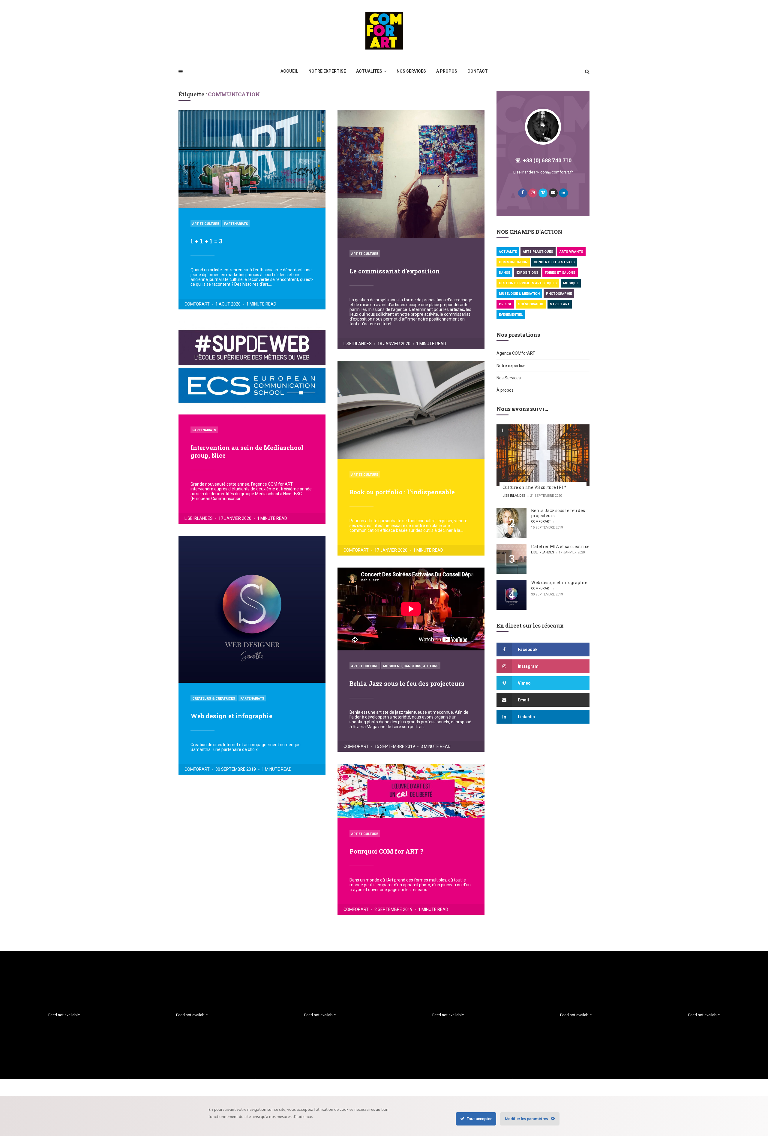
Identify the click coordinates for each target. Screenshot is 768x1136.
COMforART (197, 304)
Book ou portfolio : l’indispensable (402, 492)
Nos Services (411, 71)
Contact (477, 71)
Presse (505, 304)
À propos (446, 71)
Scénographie (531, 304)
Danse (504, 273)
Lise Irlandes (358, 343)
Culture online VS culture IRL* (534, 487)
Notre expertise (327, 71)
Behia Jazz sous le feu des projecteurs (407, 683)
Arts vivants (571, 252)
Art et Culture (205, 224)
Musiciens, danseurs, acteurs (411, 666)
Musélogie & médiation (519, 294)
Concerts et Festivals (554, 262)
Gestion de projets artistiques (528, 283)
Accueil (289, 71)
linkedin (526, 716)
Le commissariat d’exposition (395, 271)
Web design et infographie (231, 716)
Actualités (369, 71)
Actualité (508, 252)
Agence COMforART (515, 353)
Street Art (559, 304)
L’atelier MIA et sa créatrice (560, 546)
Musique (570, 283)
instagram (528, 666)
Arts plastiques (538, 252)
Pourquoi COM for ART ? (386, 851)
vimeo (524, 683)
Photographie (559, 294)
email (523, 700)
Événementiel (511, 315)
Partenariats (236, 224)
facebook (528, 649)
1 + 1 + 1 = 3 (206, 241)
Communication (513, 262)
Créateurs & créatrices (213, 699)
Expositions (527, 273)
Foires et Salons (560, 273)
